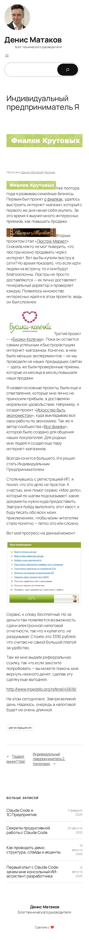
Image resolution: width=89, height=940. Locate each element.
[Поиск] (67, 70)
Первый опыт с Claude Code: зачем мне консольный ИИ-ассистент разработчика (32, 871)
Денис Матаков (33, 39)
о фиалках (53, 199)
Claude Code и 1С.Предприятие (21, 812)
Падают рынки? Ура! (15, 759)
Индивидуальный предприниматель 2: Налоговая (49, 759)
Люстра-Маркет (52, 241)
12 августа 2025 (77, 871)
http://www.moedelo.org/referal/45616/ (41, 689)
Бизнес (50, 172)
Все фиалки (54, 426)
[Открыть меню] (7, 55)
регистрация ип (20, 727)
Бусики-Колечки (27, 339)
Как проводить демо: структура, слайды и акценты (33, 849)
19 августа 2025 (77, 849)
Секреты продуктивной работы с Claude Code (28, 830)
